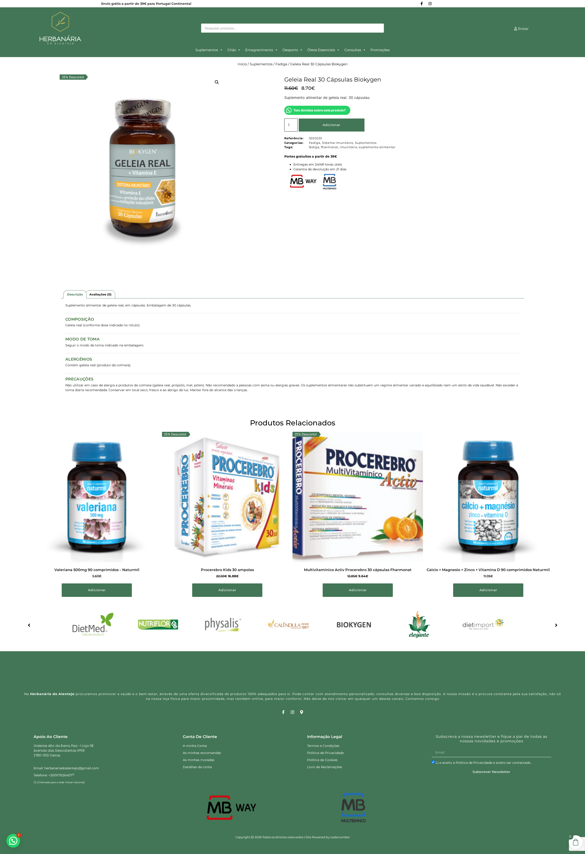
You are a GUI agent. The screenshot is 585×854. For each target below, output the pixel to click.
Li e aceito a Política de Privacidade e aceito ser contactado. (483, 762)
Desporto (290, 50)
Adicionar (331, 125)
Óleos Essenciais (321, 50)
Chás (231, 50)
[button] (217, 82)
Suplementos (206, 50)
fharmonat (329, 147)
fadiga (314, 147)
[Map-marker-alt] (302, 712)
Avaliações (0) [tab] (100, 294)
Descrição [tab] (75, 294)
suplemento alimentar (377, 147)
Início (242, 64)
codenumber (340, 837)
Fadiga (281, 64)
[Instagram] (430, 3)
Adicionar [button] (97, 590)
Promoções (380, 50)
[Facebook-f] (421, 3)
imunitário (348, 147)
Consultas (352, 50)
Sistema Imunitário (337, 143)
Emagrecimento (259, 50)
